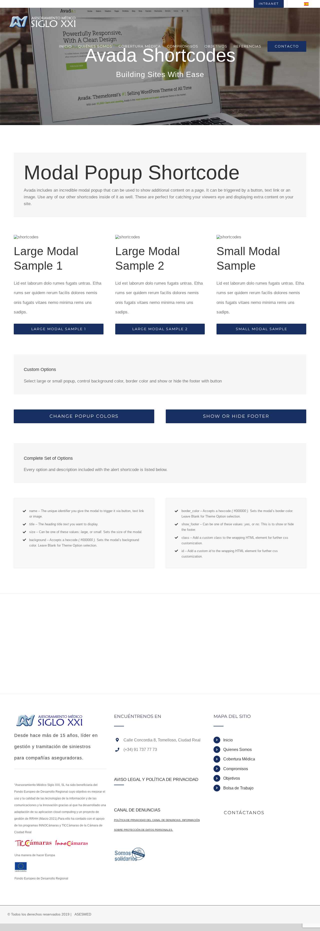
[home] (50, 718)
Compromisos (235, 769)
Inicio (228, 740)
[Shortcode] (160, 62)
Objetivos (231, 778)
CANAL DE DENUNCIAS (137, 810)
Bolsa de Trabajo (238, 788)
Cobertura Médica (239, 759)
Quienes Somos (237, 749)
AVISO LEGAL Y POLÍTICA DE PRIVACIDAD (156, 779)
